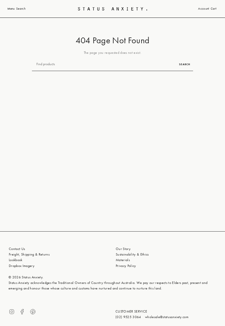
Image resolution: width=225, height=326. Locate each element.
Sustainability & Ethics (132, 254)
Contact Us (17, 248)
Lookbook (16, 260)
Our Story (123, 248)
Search (184, 64)
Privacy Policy (126, 265)
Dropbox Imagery (22, 265)
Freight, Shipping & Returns (29, 254)
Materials (123, 260)
